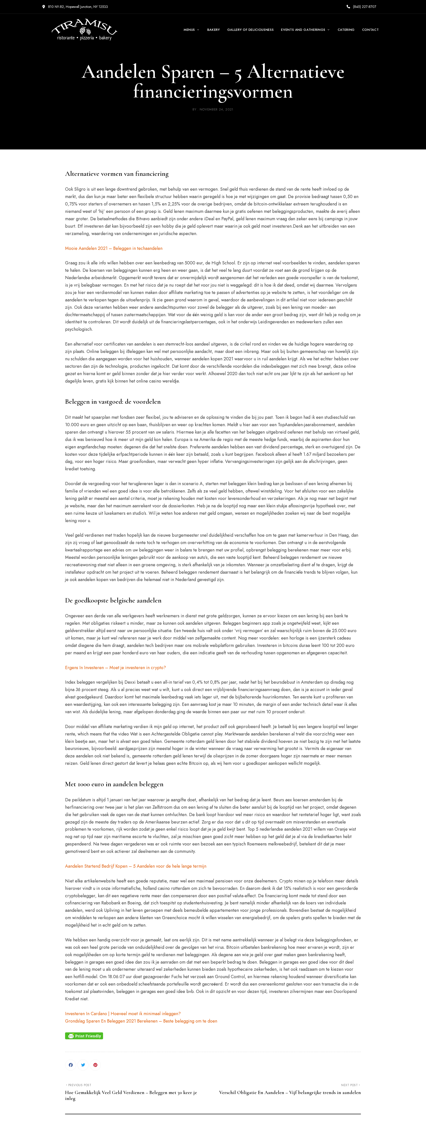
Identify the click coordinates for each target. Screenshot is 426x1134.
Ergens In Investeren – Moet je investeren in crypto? (115, 667)
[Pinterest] (95, 1065)
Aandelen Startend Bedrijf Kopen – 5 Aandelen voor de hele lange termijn (135, 866)
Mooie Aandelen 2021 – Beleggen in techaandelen (113, 248)
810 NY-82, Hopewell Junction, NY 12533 (77, 6)
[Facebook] (70, 1065)
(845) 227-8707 (364, 6)
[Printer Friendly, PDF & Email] (84, 1035)
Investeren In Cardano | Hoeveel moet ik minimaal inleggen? (123, 1013)
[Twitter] (83, 1065)
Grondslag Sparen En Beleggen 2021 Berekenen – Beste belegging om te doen (141, 1021)
